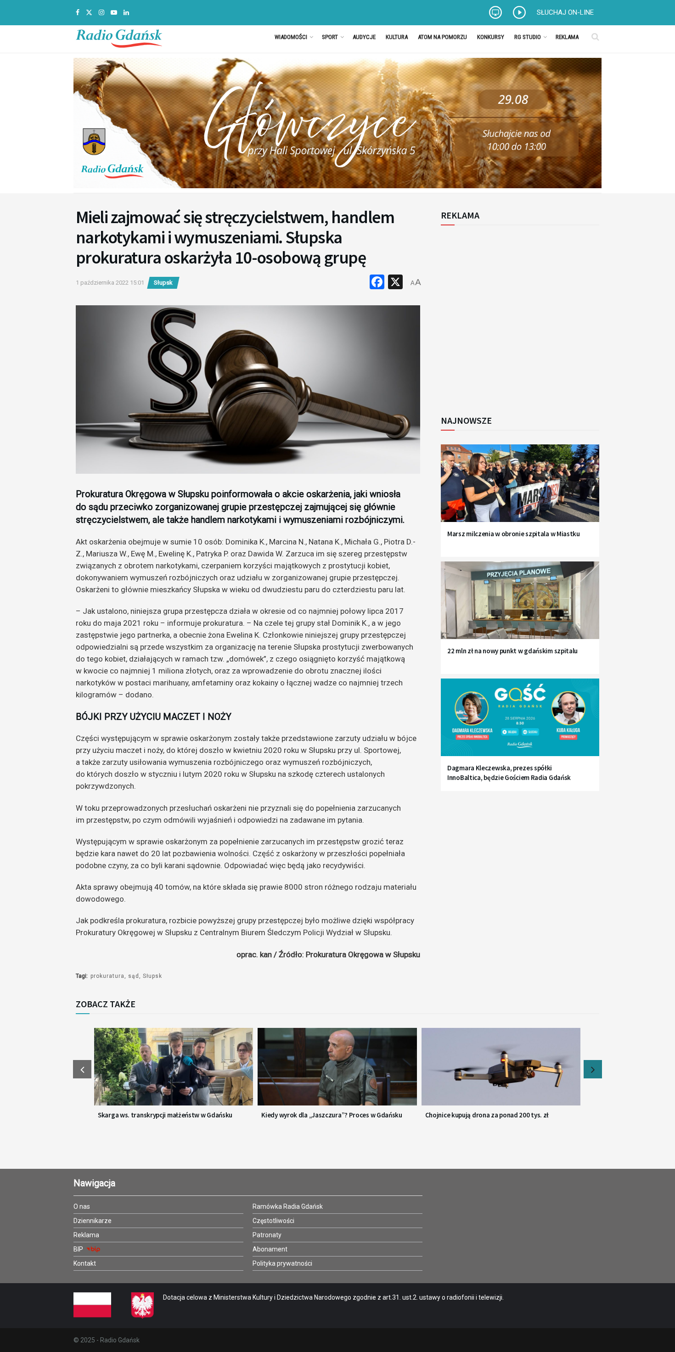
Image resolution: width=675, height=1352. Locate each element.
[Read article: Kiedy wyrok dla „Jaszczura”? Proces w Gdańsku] (337, 1072)
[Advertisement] (516, 315)
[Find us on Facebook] (77, 12)
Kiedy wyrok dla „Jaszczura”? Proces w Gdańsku (331, 1115)
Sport (330, 37)
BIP (78, 1249)
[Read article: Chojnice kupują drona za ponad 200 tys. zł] (501, 1072)
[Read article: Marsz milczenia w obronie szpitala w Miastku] (520, 488)
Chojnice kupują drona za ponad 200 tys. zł (487, 1115)
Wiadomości (291, 37)
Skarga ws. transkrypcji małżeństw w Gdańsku (165, 1115)
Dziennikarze (92, 1220)
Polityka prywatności (282, 1263)
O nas (81, 1206)
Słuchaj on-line (565, 12)
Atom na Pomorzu (442, 37)
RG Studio (527, 37)
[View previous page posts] (82, 1069)
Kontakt (84, 1263)
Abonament (270, 1249)
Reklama (567, 37)
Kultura (397, 37)
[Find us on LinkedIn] (126, 12)
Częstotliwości (273, 1220)
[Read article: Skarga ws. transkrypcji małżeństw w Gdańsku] (173, 1072)
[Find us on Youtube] (114, 12)
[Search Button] (595, 36)
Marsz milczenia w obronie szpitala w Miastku (513, 533)
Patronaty (267, 1235)
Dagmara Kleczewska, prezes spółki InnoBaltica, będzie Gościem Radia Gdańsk (509, 772)
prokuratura (107, 976)
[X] (395, 283)
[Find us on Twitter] (89, 12)
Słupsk (163, 282)
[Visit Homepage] (119, 37)
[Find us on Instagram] (101, 12)
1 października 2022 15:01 (110, 282)
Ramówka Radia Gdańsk (288, 1206)
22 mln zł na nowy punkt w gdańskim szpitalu (512, 650)
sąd (133, 976)
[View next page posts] (593, 1069)
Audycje (364, 37)
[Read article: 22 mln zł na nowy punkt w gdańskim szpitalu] (520, 605)
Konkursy (490, 37)
